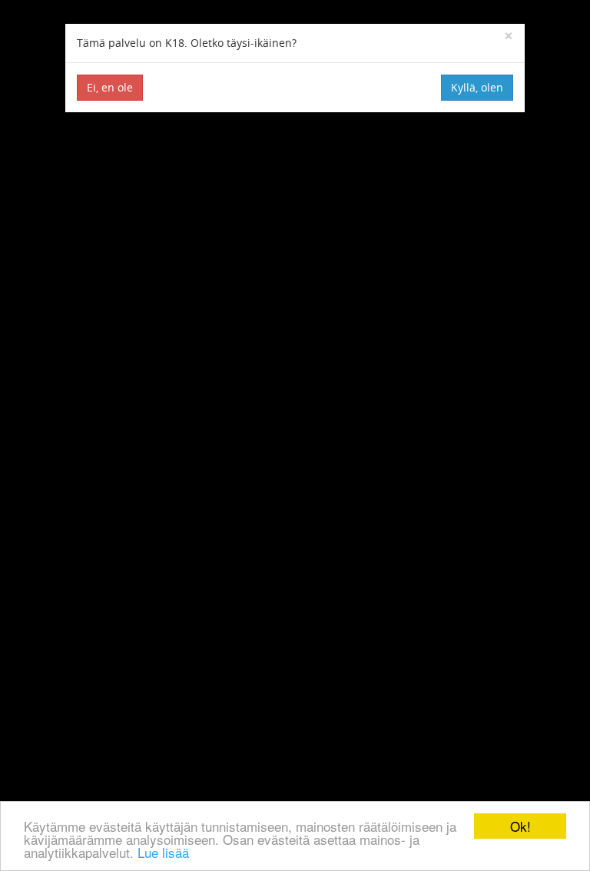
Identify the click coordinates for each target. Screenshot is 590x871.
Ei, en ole (110, 87)
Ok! (520, 826)
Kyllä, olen (477, 87)
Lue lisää (163, 852)
